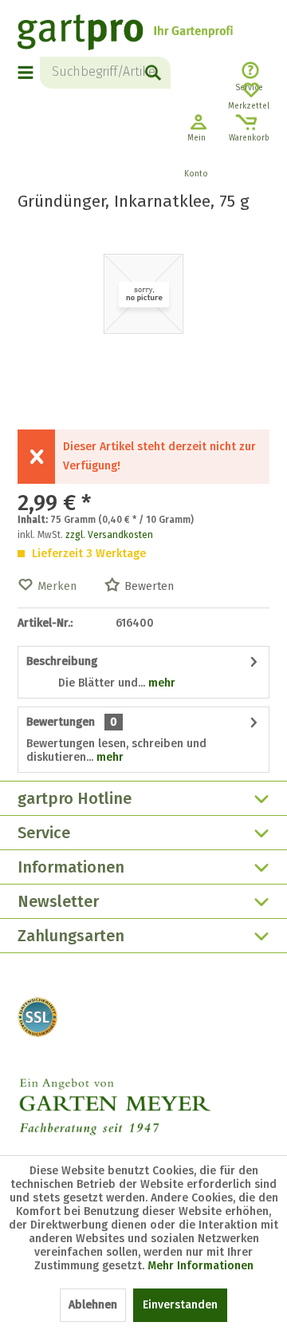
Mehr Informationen (200, 1266)
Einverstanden (180, 1305)
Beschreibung (61, 661)
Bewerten (149, 586)
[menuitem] (28, 73)
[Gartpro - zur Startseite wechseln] (125, 34)
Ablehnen (93, 1305)
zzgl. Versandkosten (109, 534)
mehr (160, 683)
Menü (26, 73)
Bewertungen (60, 722)
